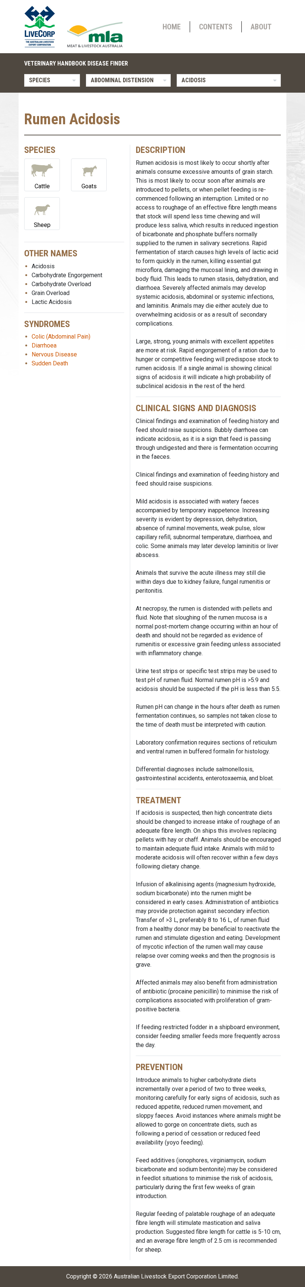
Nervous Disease (54, 354)
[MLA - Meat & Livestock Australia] (95, 34)
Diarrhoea (44, 345)
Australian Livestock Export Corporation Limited (176, 1276)
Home (172, 26)
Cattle (42, 186)
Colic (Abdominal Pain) (61, 336)
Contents (215, 26)
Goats (89, 186)
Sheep (42, 224)
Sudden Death (50, 363)
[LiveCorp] (43, 26)
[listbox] (52, 80)
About (261, 26)
